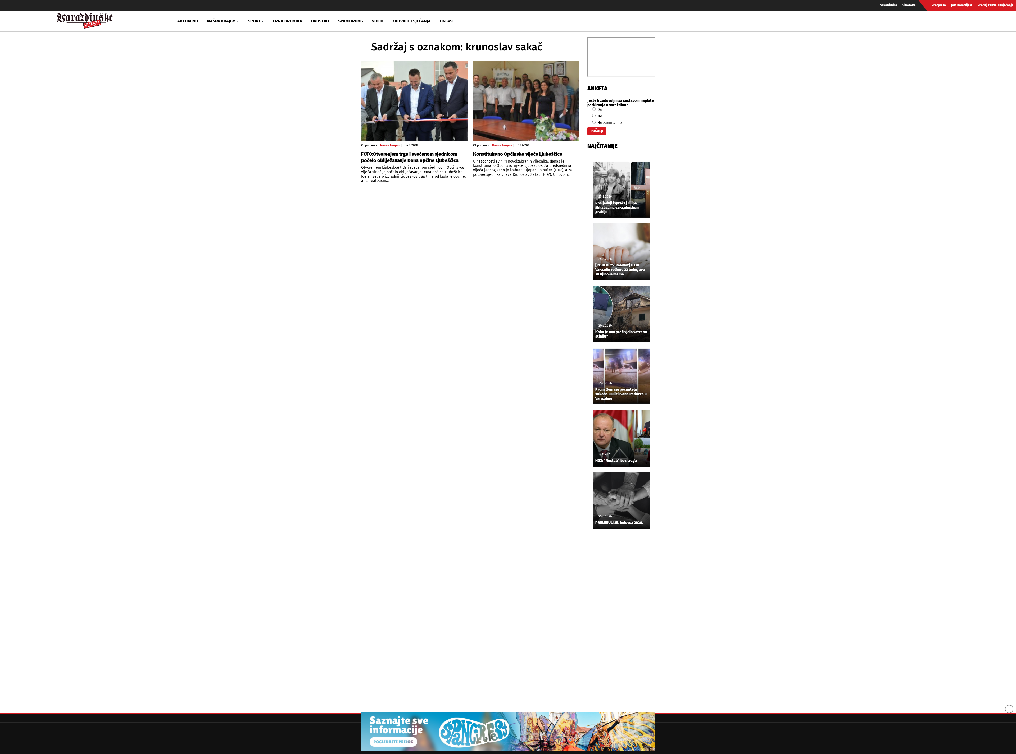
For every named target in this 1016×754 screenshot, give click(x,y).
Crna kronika (287, 21)
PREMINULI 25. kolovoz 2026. (619, 523)
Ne (599, 116)
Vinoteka (909, 5)
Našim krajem (390, 145)
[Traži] (871, 21)
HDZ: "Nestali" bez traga (616, 461)
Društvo (320, 21)
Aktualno (187, 21)
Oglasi (447, 21)
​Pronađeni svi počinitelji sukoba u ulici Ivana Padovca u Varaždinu (621, 394)
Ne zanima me (609, 123)
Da (599, 109)
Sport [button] (254, 21)
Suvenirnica (888, 5)
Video (377, 21)
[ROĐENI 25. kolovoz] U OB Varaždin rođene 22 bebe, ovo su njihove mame (620, 270)
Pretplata (939, 5)
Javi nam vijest (961, 5)
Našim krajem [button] (221, 21)
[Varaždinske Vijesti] (85, 19)
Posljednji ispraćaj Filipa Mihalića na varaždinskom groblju (617, 207)
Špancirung (350, 21)
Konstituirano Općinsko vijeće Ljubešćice (517, 154)
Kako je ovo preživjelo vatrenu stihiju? (621, 334)
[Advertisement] (621, 620)
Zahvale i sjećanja (411, 21)
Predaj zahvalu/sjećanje (995, 5)
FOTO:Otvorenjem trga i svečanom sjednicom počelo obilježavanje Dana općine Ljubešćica (410, 157)
